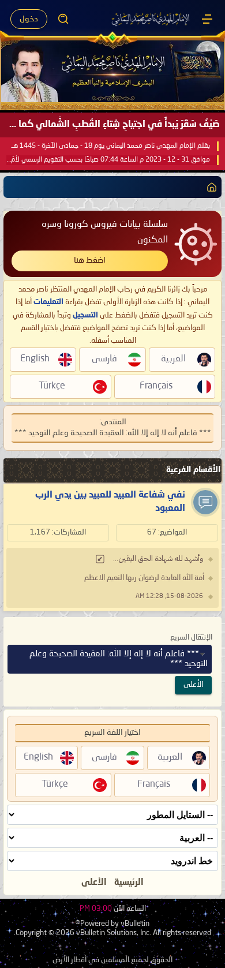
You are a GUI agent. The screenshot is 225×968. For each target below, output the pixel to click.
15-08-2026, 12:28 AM (169, 596)
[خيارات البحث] (63, 19)
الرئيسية (129, 883)
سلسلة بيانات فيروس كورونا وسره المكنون (105, 232)
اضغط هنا (90, 260)
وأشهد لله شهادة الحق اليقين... (158, 559)
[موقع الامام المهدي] (151, 19)
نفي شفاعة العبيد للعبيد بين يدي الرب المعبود (110, 502)
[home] (209, 187)
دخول (29, 19)
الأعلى (193, 685)
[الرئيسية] (207, 19)
